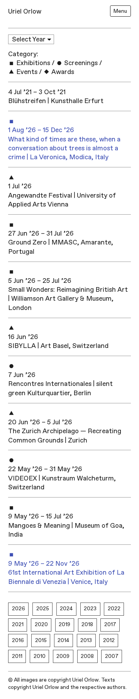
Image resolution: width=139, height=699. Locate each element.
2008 (87, 656)
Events (26, 72)
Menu (120, 11)
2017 (110, 624)
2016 (18, 640)
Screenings (80, 63)
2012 (109, 640)
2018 (87, 624)
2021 (18, 624)
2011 (17, 656)
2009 (63, 656)
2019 (64, 624)
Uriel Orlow (24, 11)
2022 (114, 608)
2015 (41, 640)
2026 (18, 608)
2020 (41, 624)
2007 (112, 656)
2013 (86, 640)
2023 (90, 608)
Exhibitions (32, 63)
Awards (62, 72)
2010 (40, 656)
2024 (66, 608)
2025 (42, 608)
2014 (63, 640)
